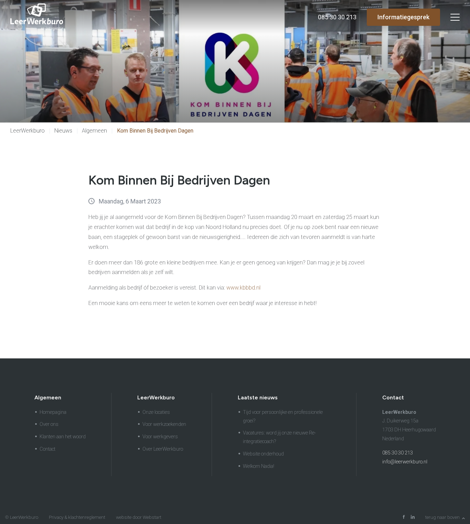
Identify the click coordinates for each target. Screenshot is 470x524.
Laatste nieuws (258, 397)
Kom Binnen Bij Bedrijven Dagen (155, 130)
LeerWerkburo (27, 130)
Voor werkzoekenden (164, 424)
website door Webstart (138, 517)
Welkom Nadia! (258, 466)
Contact (47, 449)
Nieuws (63, 130)
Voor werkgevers (160, 437)
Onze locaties (156, 412)
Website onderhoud (263, 454)
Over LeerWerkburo (162, 449)
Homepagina (53, 412)
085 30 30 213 (397, 453)
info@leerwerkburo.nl (404, 462)
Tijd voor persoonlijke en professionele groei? (283, 416)
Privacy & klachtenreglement (77, 517)
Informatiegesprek (403, 17)
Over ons (49, 424)
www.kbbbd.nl (243, 287)
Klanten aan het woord (63, 437)
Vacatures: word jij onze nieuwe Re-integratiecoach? (279, 437)
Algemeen (94, 130)
